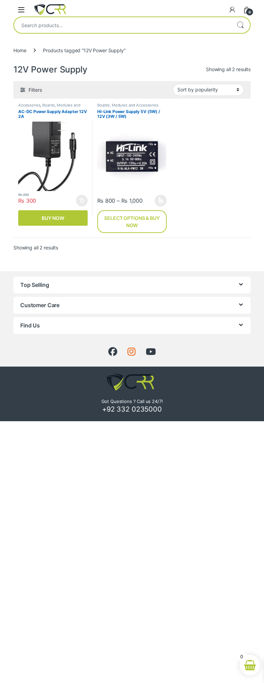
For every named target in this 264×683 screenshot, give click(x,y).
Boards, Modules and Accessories (49, 107)
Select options (159, 200)
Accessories (29, 105)
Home (19, 50)
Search (240, 25)
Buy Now (53, 218)
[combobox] (122, 25)
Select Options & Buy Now (132, 221)
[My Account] (232, 9)
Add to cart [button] (82, 200)
